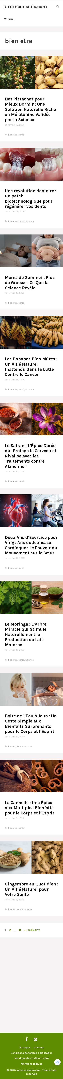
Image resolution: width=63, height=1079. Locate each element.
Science (29, 221)
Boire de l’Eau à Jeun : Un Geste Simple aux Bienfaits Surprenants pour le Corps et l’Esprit (31, 723)
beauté (11, 746)
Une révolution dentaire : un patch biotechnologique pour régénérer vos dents (30, 198)
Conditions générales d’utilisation (31, 1052)
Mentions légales (31, 1063)
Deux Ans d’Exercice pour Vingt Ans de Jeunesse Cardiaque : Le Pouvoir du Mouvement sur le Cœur (31, 545)
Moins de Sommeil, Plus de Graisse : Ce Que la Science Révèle (30, 282)
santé (21, 135)
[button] (57, 6)
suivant (32, 930)
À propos (25, 1047)
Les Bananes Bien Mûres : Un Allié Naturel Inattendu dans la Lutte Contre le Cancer (31, 366)
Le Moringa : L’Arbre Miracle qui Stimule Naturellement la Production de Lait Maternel (25, 634)
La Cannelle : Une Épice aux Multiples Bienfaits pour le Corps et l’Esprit (29, 808)
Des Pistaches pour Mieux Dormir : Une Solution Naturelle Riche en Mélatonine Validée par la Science (30, 109)
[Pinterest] (35, 1039)
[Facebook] (26, 1039)
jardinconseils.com (25, 6)
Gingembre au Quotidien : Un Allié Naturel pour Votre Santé (31, 889)
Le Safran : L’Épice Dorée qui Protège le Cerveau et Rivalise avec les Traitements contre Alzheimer (30, 456)
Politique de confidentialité (31, 1058)
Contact (39, 1047)
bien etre (12, 135)
